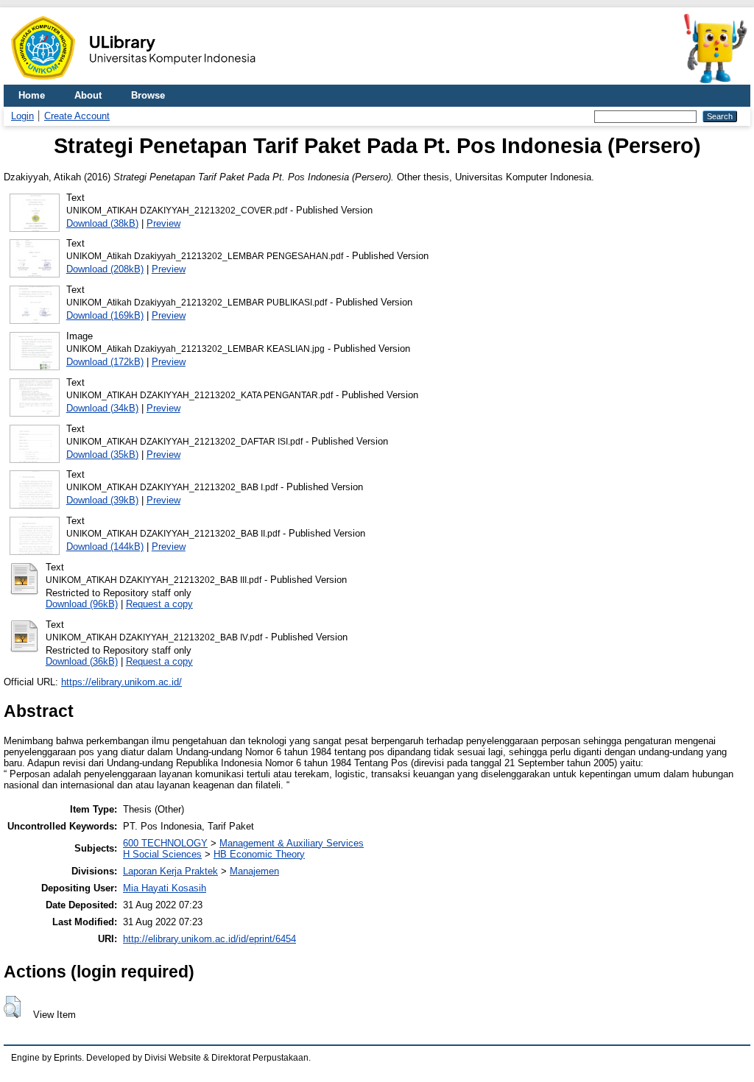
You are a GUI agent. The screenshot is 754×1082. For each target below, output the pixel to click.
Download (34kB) (102, 408)
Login (22, 115)
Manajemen (254, 871)
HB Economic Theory (259, 854)
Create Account (77, 115)
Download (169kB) (105, 315)
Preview (163, 223)
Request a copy (159, 603)
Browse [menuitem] (148, 95)
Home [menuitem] (31, 95)
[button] (12, 1007)
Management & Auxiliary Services (291, 843)
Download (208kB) (105, 269)
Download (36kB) (82, 661)
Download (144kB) (105, 546)
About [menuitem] (88, 95)
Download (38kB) (102, 223)
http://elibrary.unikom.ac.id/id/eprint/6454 (209, 938)
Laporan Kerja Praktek (170, 871)
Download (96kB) (82, 603)
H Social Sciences (162, 854)
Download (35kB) (102, 454)
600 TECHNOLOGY (165, 843)
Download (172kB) (105, 361)
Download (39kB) (102, 500)
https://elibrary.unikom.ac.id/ (121, 681)
